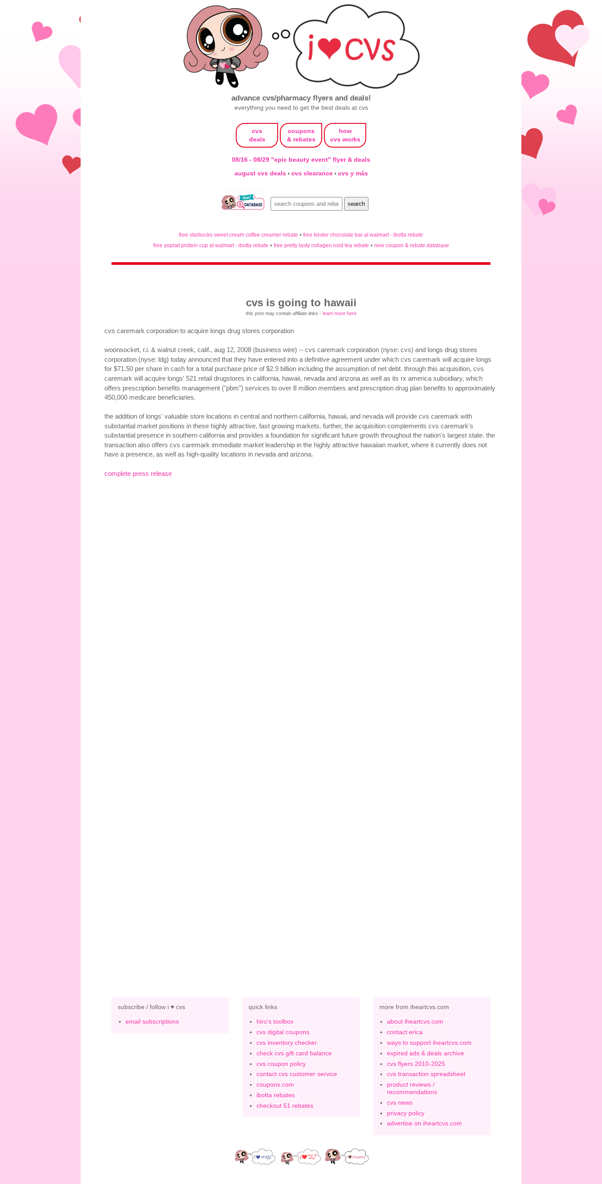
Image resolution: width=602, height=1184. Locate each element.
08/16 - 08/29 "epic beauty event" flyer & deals (301, 159)
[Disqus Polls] (301, 608)
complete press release (138, 473)
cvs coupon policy (281, 1063)
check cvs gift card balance (294, 1053)
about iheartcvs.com (415, 1021)
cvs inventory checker (286, 1042)
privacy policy (405, 1113)
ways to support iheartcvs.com (429, 1042)
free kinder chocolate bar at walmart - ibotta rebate (363, 235)
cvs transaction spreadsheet (426, 1073)
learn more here (340, 313)
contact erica (405, 1032)
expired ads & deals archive (425, 1053)
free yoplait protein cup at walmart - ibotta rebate (210, 245)
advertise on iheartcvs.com (424, 1123)
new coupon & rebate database (411, 245)
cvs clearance (312, 173)
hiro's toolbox (275, 1021)
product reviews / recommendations (412, 1088)
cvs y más (353, 173)
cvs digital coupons (282, 1032)
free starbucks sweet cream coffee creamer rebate (238, 235)
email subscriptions (152, 1021)
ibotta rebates (275, 1095)
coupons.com (275, 1084)
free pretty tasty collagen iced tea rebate (321, 245)
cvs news (399, 1102)
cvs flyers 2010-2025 (416, 1063)
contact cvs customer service (296, 1073)
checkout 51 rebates (284, 1105)
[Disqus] (301, 837)
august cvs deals (261, 173)
